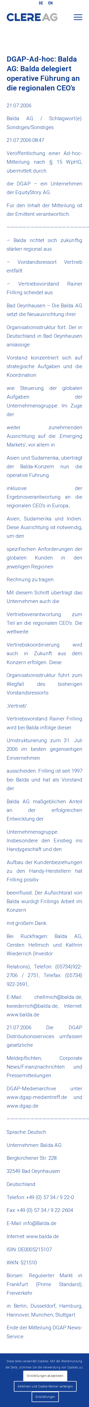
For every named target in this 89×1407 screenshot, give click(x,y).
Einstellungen (45, 1397)
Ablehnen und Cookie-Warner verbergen (45, 1386)
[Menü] (75, 20)
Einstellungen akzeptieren (45, 1376)
